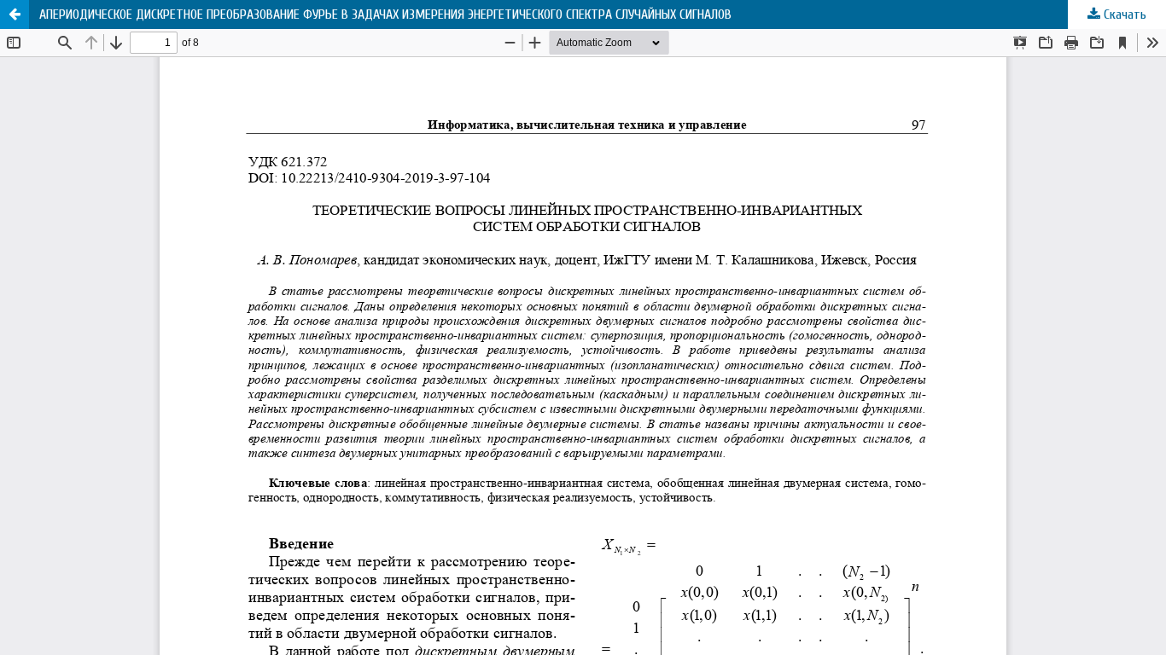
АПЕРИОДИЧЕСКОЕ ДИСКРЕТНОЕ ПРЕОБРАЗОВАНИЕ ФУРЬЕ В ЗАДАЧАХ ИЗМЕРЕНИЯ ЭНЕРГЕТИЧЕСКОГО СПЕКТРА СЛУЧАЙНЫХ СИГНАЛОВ (385, 14)
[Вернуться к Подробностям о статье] (14, 14)
